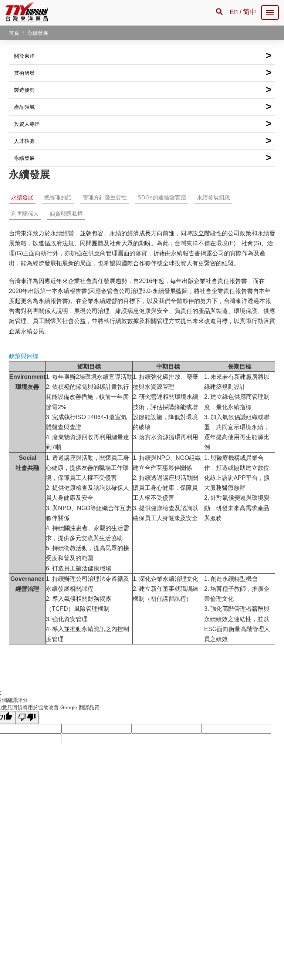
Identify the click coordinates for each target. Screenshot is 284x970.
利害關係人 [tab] (25, 213)
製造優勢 (142, 89)
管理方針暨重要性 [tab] (104, 197)
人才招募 (142, 140)
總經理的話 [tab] (58, 197)
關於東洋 (142, 55)
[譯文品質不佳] (27, 717)
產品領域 (142, 106)
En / (235, 12)
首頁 (14, 33)
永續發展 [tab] (22, 197)
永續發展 (142, 157)
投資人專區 (142, 123)
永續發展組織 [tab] (213, 197)
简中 (249, 12)
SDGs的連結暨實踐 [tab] (162, 197)
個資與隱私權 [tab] (66, 213)
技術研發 (142, 72)
